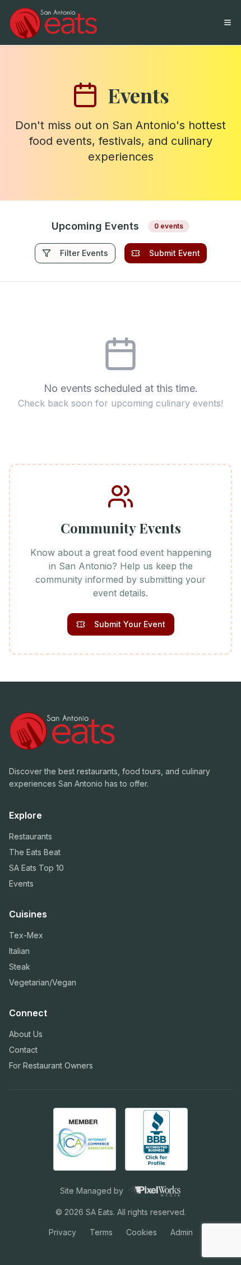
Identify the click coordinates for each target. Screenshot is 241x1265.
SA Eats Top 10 (36, 868)
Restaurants (30, 836)
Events (21, 883)
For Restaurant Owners (51, 1065)
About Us (26, 1034)
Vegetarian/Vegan (42, 982)
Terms (101, 1232)
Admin (181, 1232)
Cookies (141, 1232)
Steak (19, 966)
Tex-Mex (26, 935)
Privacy (62, 1232)
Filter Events (84, 253)
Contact (23, 1049)
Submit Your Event (129, 624)
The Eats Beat (35, 852)
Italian (19, 951)
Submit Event (174, 253)
